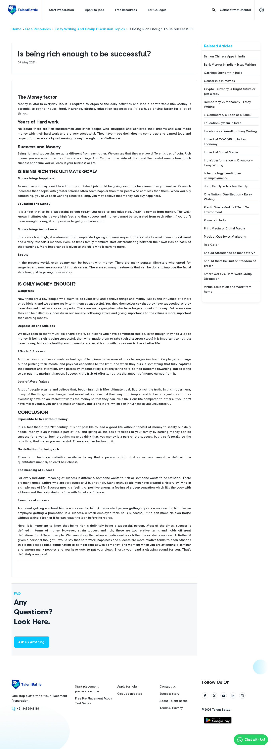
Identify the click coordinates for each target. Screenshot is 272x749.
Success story (169, 694)
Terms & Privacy (171, 708)
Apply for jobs (127, 686)
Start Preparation (61, 10)
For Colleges (157, 10)
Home (17, 29)
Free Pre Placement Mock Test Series (93, 701)
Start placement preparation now (87, 689)
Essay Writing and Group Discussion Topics (90, 29)
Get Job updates (129, 694)
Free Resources (126, 10)
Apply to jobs (94, 10)
